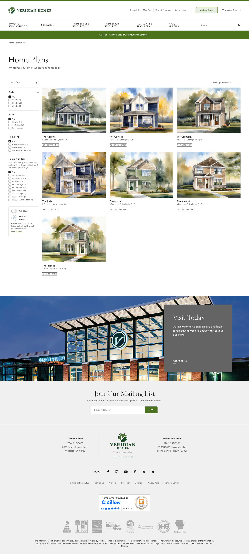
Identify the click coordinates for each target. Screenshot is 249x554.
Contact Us (135, 10)
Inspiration (47, 25)
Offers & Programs (163, 10)
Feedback (125, 482)
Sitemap (138, 482)
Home (11, 42)
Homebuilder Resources (81, 24)
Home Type (14, 136)
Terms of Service (172, 482)
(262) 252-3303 (172, 443)
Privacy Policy (154, 482)
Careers (112, 482)
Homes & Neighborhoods (18, 24)
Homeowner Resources (144, 24)
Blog (204, 25)
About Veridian (174, 24)
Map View (147, 10)
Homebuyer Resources (112, 24)
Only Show (23, 211)
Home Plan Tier (16, 158)
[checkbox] (10, 96)
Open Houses (180, 10)
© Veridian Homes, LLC (79, 482)
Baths (11, 114)
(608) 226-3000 (75, 443)
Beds (11, 92)
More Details (16, 231)
